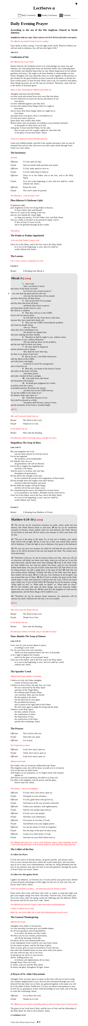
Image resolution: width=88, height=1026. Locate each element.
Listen (26, 278)
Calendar (67, 15)
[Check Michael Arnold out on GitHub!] (39, 1022)
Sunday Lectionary (49, 15)
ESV (14, 409)
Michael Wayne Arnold (27, 1022)
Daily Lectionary (28, 15)
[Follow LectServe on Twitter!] (37, 1022)
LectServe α (44, 8)
